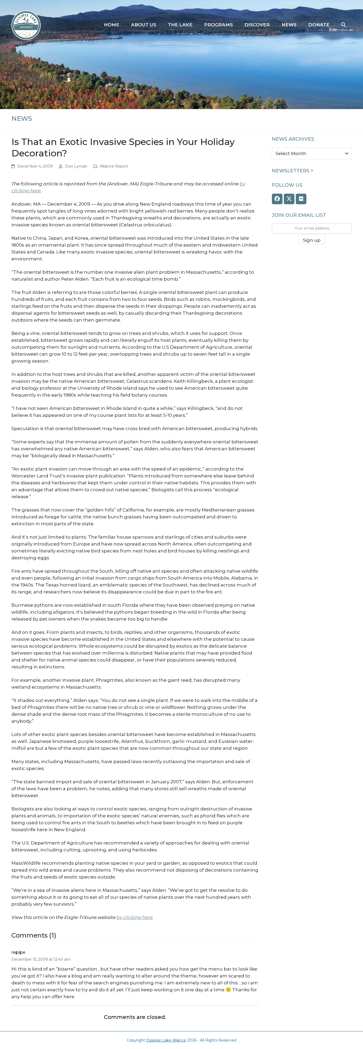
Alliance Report (114, 166)
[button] (343, 25)
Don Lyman (76, 166)
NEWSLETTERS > (292, 171)
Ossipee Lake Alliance (166, 1040)
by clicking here (135, 917)
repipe (18, 952)
